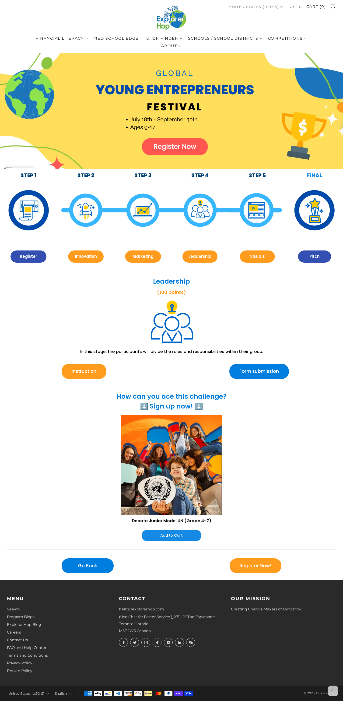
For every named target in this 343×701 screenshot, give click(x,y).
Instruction (84, 371)
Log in (294, 7)
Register (28, 256)
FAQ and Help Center (26, 647)
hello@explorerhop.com (141, 609)
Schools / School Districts (223, 38)
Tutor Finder (161, 38)
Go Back (87, 565)
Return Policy (19, 671)
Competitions (285, 38)
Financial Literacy (60, 38)
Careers (14, 632)
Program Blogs (21, 617)
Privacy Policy (19, 663)
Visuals (257, 256)
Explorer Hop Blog (24, 624)
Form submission (259, 371)
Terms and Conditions (27, 655)
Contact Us (17, 640)
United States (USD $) (254, 7)
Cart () (316, 6)
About (169, 46)
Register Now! (255, 565)
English (61, 693)
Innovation (86, 256)
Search (13, 609)
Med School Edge (116, 38)
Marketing (143, 256)
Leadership (200, 256)
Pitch (314, 256)
